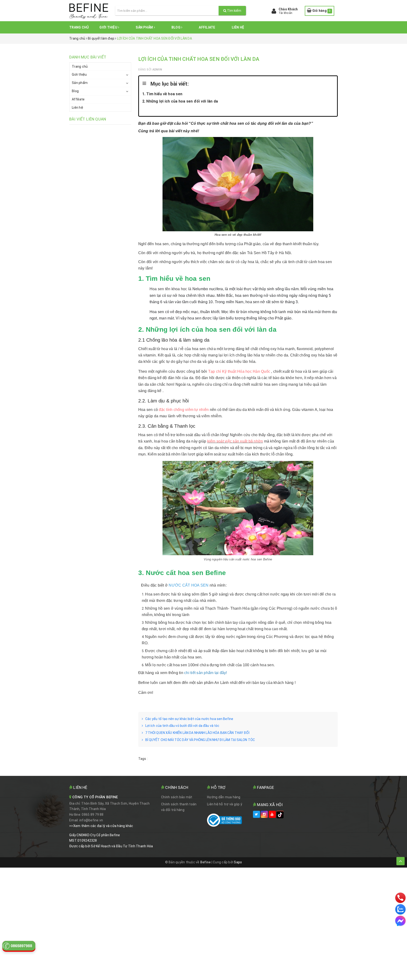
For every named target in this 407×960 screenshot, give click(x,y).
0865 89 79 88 (92, 814)
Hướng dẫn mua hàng (223, 797)
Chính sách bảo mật (176, 797)
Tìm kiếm (233, 10)
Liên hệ (238, 27)
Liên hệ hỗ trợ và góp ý (224, 804)
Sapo (238, 862)
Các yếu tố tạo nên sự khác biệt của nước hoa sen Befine (189, 719)
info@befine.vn (91, 820)
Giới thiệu (108, 27)
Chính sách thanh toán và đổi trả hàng (178, 807)
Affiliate (207, 27)
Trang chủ (79, 27)
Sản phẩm (145, 27)
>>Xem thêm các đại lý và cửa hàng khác (101, 826)
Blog (176, 27)
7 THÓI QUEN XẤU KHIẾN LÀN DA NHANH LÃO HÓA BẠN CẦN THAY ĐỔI (197, 733)
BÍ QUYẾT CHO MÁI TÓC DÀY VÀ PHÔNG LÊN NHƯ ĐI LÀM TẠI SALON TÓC (200, 740)
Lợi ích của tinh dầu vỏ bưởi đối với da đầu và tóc (182, 726)
